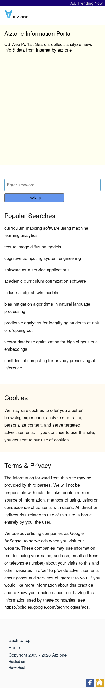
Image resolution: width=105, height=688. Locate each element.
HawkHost (17, 667)
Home (14, 647)
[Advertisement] (52, 112)
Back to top (19, 640)
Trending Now (90, 3)
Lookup (34, 198)
